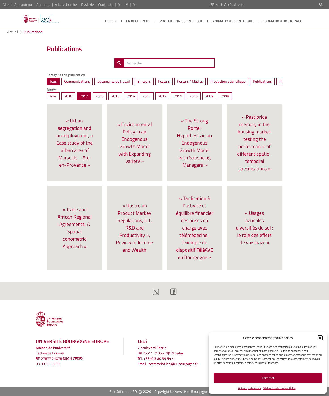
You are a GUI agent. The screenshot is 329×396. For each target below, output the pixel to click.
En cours (144, 81)
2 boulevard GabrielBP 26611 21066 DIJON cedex (160, 350)
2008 (225, 96)
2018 (68, 96)
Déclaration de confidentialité (279, 388)
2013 (147, 96)
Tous (53, 81)
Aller (6, 4)
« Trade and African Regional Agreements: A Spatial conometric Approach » (75, 228)
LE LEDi (111, 21)
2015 (115, 96)
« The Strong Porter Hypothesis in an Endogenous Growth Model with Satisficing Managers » (194, 143)
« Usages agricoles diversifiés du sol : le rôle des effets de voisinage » (254, 227)
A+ (135, 4)
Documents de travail (113, 81)
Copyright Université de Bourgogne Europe (186, 391)
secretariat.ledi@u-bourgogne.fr (173, 364)
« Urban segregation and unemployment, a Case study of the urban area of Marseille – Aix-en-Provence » (74, 143)
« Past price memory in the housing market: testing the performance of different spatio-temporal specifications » (254, 142)
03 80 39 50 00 (48, 364)
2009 (209, 96)
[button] (320, 338)
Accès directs (234, 4)
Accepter (268, 377)
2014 (131, 96)
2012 (162, 96)
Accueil (12, 31)
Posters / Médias (190, 81)
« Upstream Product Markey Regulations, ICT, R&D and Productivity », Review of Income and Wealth (134, 228)
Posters (164, 81)
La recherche (138, 21)
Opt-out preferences (249, 388)
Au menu (43, 4)
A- (120, 4)
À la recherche (66, 4)
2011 (178, 96)
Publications (33, 31)
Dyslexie (87, 4)
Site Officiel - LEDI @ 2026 (130, 391)
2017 (84, 96)
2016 (100, 96)
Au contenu (23, 4)
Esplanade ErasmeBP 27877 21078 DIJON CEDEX (59, 355)
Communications (77, 81)
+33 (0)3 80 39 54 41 (159, 358)
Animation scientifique (232, 21)
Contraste (105, 4)
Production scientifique (181, 21)
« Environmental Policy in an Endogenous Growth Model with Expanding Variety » (134, 142)
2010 (194, 96)
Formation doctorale (282, 21)
